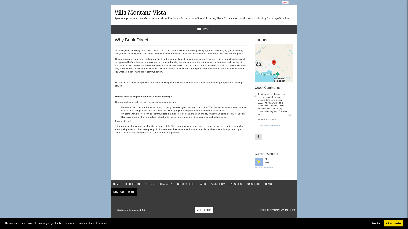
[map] (274, 63)
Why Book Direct (123, 192)
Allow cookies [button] (393, 223)
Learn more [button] (102, 223)
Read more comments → (270, 125)
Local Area (165, 184)
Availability (218, 184)
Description (132, 184)
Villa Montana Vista (140, 12)
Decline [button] (376, 223)
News (268, 184)
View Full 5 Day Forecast (264, 167)
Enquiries (235, 184)
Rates (202, 184)
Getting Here (185, 184)
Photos (149, 184)
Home (116, 184)
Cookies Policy (204, 209)
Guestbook (253, 184)
